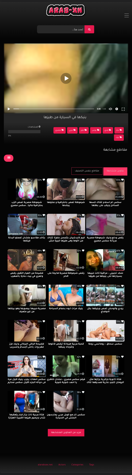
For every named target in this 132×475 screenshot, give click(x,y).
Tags (91, 465)
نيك (117, 138)
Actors (62, 465)
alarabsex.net (45, 465)
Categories (77, 465)
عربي (71, 130)
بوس (94, 130)
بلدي (106, 130)
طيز (82, 130)
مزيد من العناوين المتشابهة (66, 432)
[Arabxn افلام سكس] (66, 11)
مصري (58, 130)
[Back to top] (122, 465)
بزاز (117, 130)
